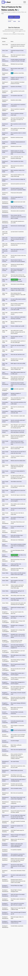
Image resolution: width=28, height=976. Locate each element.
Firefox (14, 21)
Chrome (9, 21)
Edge (19, 21)
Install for (14, 17)
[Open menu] (24, 2)
